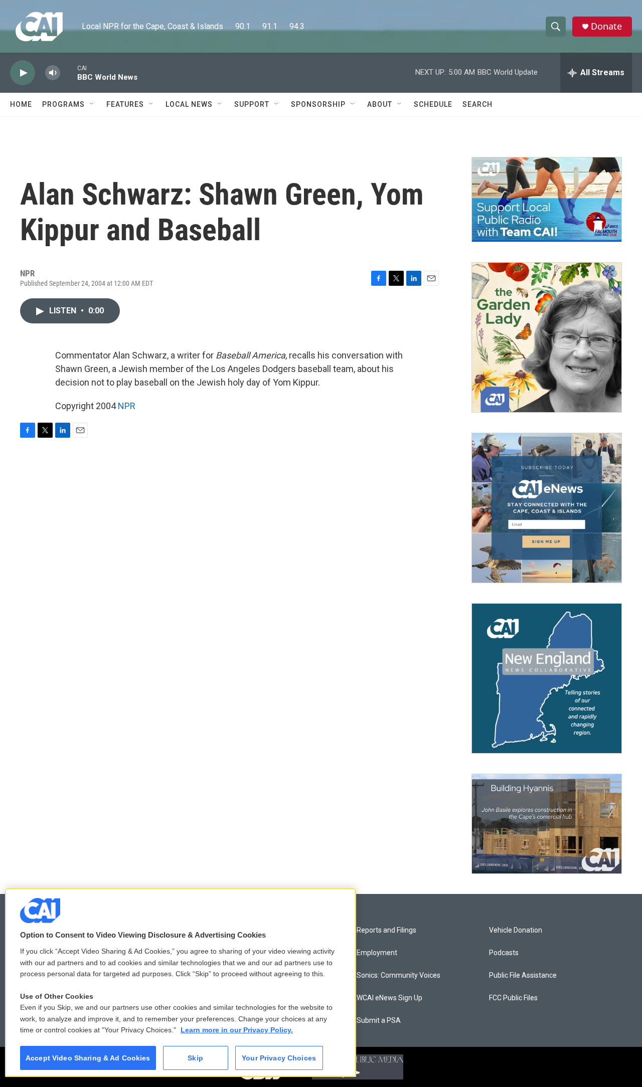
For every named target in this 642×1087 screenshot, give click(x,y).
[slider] (68, 72)
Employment (377, 953)
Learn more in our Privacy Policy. (237, 1030)
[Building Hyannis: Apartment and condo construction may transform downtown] (546, 824)
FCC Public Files (513, 998)
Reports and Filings (386, 930)
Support (251, 104)
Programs (63, 104)
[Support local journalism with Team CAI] (546, 199)
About (379, 104)
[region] (180, 982)
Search (477, 104)
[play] (23, 73)
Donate (606, 26)
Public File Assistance (523, 975)
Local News (189, 104)
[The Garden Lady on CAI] (546, 337)
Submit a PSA (379, 1020)
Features (125, 104)
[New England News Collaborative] (546, 678)
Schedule (433, 104)
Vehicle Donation (515, 930)
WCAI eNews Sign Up (389, 998)
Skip (195, 1058)
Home (21, 104)
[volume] (52, 73)
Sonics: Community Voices (398, 975)
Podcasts (504, 953)
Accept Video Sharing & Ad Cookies (88, 1058)
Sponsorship (318, 104)
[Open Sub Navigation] (92, 104)
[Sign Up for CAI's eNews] (546, 508)
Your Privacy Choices (279, 1058)
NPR (126, 406)
